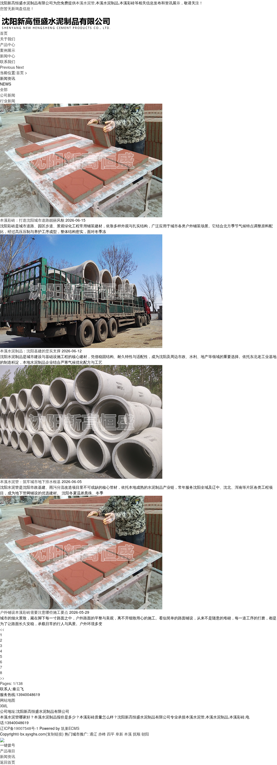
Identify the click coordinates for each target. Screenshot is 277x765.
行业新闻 (7, 100)
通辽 (93, 734)
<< (2, 629)
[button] (8, 67)
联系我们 (7, 61)
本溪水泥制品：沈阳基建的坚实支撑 (30, 350)
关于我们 (7, 38)
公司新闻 (7, 95)
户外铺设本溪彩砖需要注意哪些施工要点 (34, 612)
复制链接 (54, 734)
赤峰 (102, 734)
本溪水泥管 (85, 2)
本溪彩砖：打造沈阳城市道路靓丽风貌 (32, 220)
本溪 (128, 734)
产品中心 (7, 44)
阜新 (119, 734)
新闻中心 (7, 55)
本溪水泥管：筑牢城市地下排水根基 (30, 481)
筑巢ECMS (70, 728)
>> (2, 678)
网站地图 (7, 700)
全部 (4, 89)
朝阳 (145, 734)
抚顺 (136, 734)
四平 (110, 734)
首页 (4, 33)
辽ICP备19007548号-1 (19, 728)
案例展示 (7, 50)
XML (4, 705)
